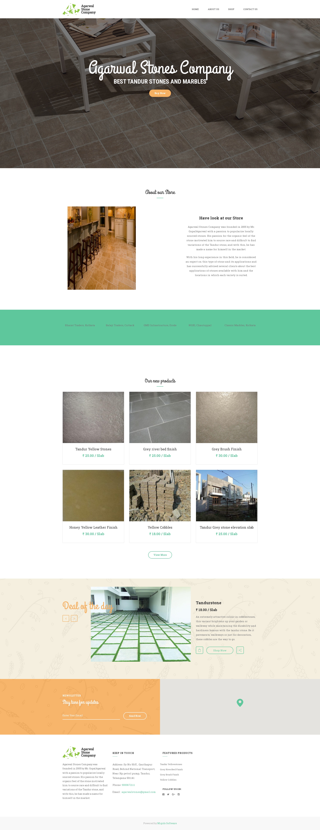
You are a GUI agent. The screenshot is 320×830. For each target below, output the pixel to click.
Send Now (135, 715)
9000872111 (128, 785)
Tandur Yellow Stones (93, 449)
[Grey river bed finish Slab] (160, 417)
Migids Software (167, 823)
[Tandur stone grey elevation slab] (226, 495)
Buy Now (160, 93)
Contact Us (250, 9)
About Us (213, 9)
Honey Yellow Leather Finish (93, 527)
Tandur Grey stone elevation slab (227, 527)
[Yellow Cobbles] (160, 495)
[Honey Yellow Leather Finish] (93, 495)
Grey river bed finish (160, 449)
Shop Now (219, 650)
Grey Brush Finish (227, 449)
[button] (240, 703)
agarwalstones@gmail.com (139, 792)
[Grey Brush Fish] (226, 417)
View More (160, 554)
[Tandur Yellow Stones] (93, 417)
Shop (231, 9)
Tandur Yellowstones (171, 764)
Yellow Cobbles (160, 527)
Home (195, 9)
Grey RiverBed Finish (171, 769)
